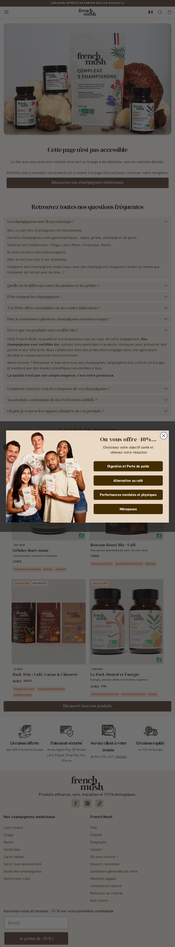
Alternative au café (128, 480)
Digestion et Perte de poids (128, 466)
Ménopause (128, 509)
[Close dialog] (163, 435)
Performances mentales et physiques (128, 495)
